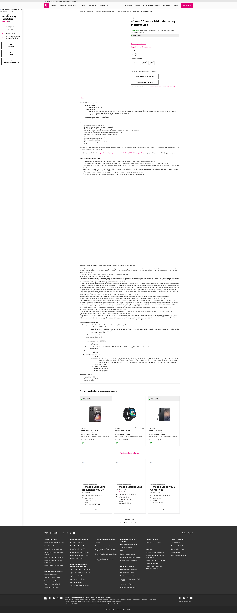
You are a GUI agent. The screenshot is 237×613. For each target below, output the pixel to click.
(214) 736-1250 (89, 498)
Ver (96, 509)
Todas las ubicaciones (86, 11)
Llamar (11, 53)
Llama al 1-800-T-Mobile (145, 82)
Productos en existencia (11, 61)
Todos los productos (123, 11)
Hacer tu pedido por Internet (145, 76)
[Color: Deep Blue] (136, 54)
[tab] (84, 98)
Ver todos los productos (129, 453)
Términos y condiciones (138, 44)
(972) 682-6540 (124, 497)
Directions (11, 45)
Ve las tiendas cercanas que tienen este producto (161, 87)
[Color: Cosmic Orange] (139, 54)
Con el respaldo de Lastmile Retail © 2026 (118, 610)
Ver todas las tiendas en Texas (129, 523)
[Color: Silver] (132, 54)
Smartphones (136, 11)
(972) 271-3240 (157, 498)
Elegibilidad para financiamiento (141, 47)
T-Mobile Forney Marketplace (105, 11)
